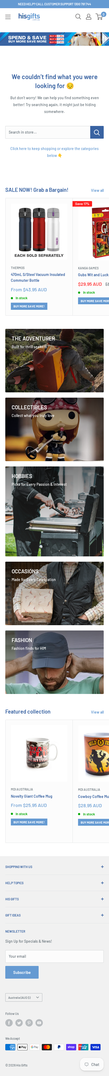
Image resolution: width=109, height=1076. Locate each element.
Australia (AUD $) (19, 997)
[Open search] (78, 17)
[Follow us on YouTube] (39, 1023)
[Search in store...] (97, 132)
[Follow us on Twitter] (19, 1023)
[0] (99, 16)
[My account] (88, 17)
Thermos (18, 268)
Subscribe (22, 972)
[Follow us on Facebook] (9, 1023)
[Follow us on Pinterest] (29, 1023)
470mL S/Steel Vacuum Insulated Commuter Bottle (38, 277)
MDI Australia (22, 789)
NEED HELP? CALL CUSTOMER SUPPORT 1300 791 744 (54, 4)
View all (97, 190)
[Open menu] (8, 17)
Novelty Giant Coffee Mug (31, 796)
